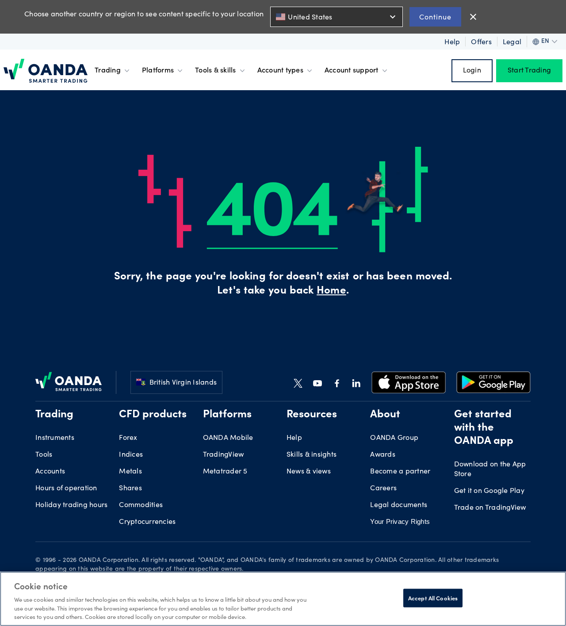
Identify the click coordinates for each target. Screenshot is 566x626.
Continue (435, 16)
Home (331, 291)
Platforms (158, 70)
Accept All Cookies (433, 598)
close (473, 16)
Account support (352, 70)
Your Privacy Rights (400, 521)
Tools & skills (215, 70)
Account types (280, 70)
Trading (108, 70)
